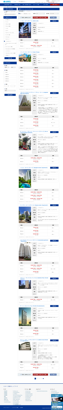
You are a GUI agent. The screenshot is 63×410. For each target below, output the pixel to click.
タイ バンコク (6, 400)
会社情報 (21, 407)
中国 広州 (5, 393)
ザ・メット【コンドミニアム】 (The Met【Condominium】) (32, 305)
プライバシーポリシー (6, 407)
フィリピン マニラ (16, 400)
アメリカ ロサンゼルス (28, 393)
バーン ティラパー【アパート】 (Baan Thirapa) (29, 52)
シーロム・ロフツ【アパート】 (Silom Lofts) (29, 20)
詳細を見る (54, 52)
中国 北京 (5, 392)
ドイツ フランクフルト (54, 393)
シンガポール (15, 393)
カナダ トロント (27, 399)
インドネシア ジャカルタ (17, 396)
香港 (5, 396)
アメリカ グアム (27, 392)
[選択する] (19, 20)
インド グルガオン (16, 403)
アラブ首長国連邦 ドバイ (17, 404)
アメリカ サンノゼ (28, 396)
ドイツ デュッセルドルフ (55, 392)
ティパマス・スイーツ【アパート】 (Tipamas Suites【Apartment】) (34, 205)
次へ (43, 378)
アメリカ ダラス (27, 397)
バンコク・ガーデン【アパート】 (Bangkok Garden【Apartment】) (34, 167)
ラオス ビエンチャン (16, 399)
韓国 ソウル (6, 399)
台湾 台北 (5, 397)
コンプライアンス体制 (15, 407)
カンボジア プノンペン (16, 397)
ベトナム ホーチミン (16, 392)
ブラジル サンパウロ (28, 400)
